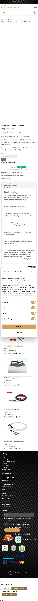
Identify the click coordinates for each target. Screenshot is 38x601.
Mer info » (18, 353)
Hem (3, 457)
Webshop (10, 20)
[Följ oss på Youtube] (13, 478)
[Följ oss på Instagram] (8, 478)
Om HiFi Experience (8, 461)
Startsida (4, 20)
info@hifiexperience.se (8, 495)
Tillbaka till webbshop (19, 588)
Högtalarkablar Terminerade (9, 22)
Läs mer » (4, 153)
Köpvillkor (6, 459)
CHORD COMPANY (10, 351)
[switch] (33, 307)
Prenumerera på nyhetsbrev (12, 530)
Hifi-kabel (17, 20)
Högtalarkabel (25, 20)
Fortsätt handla (9, 594)
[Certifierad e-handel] (22, 548)
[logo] (12, 7)
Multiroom (6, 466)
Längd (3, 157)
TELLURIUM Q (5, 178)
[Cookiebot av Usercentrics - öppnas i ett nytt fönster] (28, 267)
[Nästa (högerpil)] (2, 600)
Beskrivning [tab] (7, 183)
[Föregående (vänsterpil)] (0, 600)
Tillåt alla (19, 327)
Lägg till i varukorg (8, 163)
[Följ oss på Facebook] (4, 478)
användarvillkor (29, 527)
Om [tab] (31, 271)
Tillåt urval (19, 332)
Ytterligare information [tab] (10, 185)
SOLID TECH (8, 382)
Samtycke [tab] (7, 271)
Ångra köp (6, 470)
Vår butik (5, 463)
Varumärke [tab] (6, 187)
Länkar (4, 468)
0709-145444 (6, 506)
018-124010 (5, 501)
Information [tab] (19, 271)
